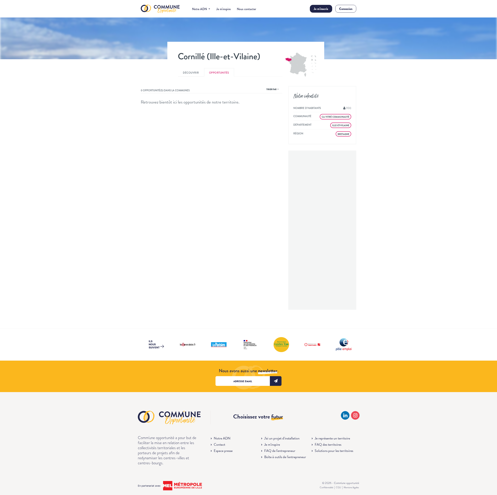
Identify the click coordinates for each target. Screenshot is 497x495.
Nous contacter (246, 9)
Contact (219, 444)
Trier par (271, 89)
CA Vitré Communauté (335, 117)
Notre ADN (222, 438)
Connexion (345, 9)
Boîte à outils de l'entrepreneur (285, 456)
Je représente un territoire (332, 438)
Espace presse (223, 450)
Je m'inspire (223, 9)
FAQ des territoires (328, 444)
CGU (338, 487)
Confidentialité (326, 487)
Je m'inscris (321, 9)
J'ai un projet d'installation (282, 438)
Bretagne (343, 134)
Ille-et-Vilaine (340, 125)
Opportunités (219, 73)
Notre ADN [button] (200, 9)
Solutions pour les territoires (334, 450)
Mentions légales (351, 487)
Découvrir (191, 73)
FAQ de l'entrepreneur (279, 450)
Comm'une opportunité (160, 9)
